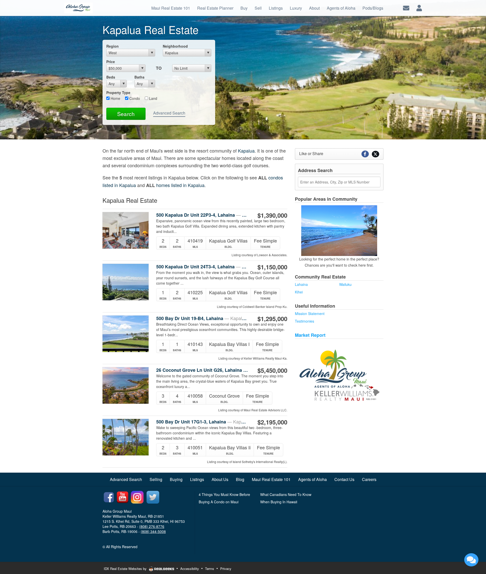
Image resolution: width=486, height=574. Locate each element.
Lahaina (301, 284)
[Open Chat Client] (471, 559)
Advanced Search (169, 113)
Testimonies (304, 321)
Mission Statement (310, 313)
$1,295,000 (272, 319)
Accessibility (189, 568)
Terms (209, 568)
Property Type (118, 92)
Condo (134, 98)
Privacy (225, 568)
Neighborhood (175, 46)
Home (115, 98)
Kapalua (246, 150)
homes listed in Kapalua (180, 185)
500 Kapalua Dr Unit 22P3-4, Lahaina (202, 215)
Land (152, 98)
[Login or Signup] (419, 7)
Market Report (310, 335)
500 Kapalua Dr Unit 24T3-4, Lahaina (202, 266)
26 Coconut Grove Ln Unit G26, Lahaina (202, 370)
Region (112, 46)
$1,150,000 (272, 267)
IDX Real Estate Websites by (126, 568)
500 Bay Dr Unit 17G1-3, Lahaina (202, 421)
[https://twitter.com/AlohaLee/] (153, 496)
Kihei (299, 291)
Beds (110, 77)
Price (110, 61)
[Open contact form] (406, 7)
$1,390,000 (272, 215)
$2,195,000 (272, 422)
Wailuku (345, 284)
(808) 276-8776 (151, 526)
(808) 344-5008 (153, 531)
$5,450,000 (272, 370)
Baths (139, 77)
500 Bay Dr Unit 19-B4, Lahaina (202, 318)
